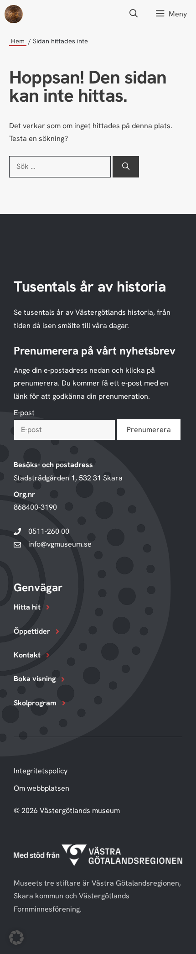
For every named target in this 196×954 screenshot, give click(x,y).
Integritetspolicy (40, 771)
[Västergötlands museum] (14, 14)
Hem (18, 40)
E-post (24, 412)
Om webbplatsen (41, 788)
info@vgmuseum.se (60, 544)
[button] (133, 14)
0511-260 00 (48, 531)
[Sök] (126, 166)
